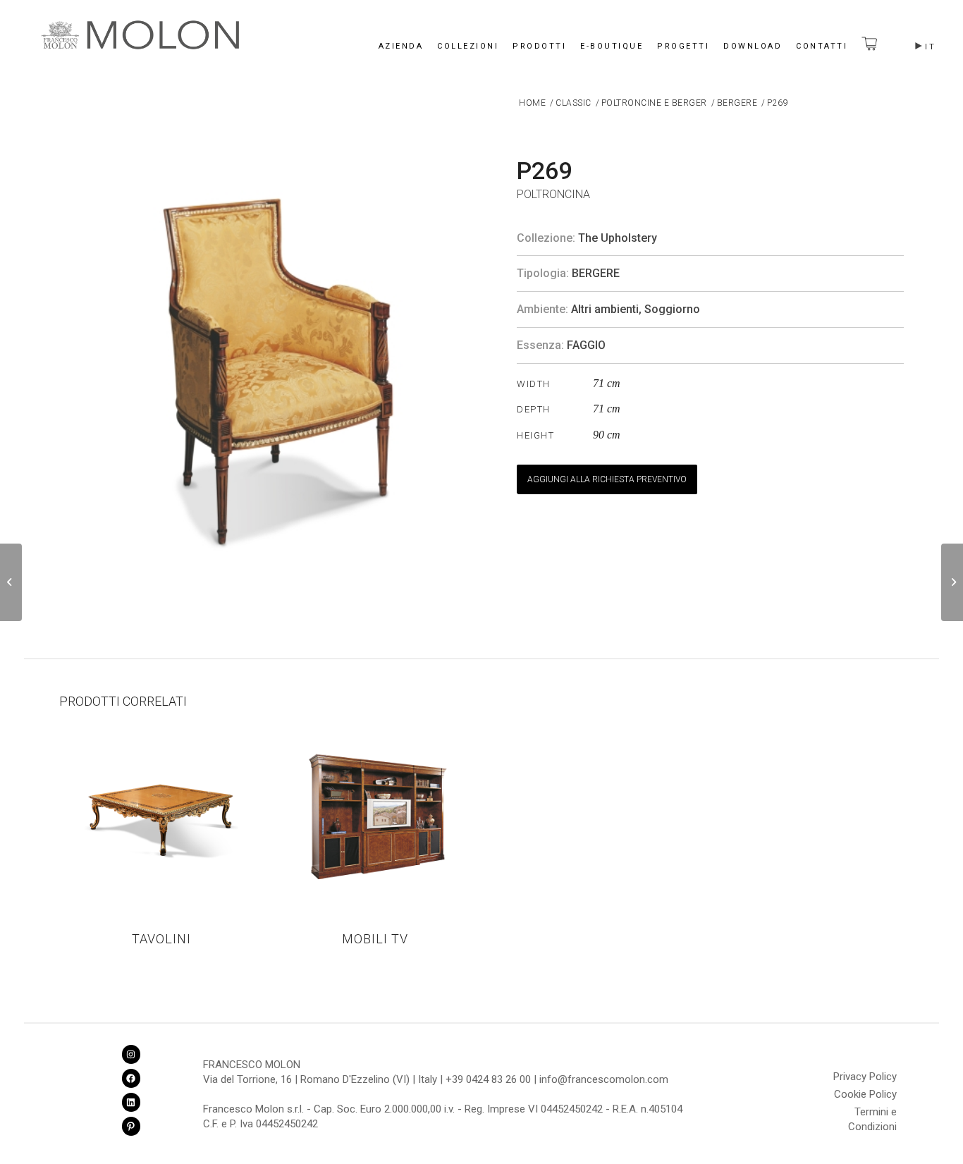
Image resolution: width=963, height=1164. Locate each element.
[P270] (952, 582)
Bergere (596, 273)
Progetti (683, 46)
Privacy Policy (865, 1076)
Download (752, 46)
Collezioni (467, 46)
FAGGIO (586, 345)
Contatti (821, 46)
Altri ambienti (605, 309)
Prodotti (539, 46)
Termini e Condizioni (872, 1113)
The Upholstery (617, 238)
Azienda (401, 46)
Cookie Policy (865, 1094)
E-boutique (611, 46)
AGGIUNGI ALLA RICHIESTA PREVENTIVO (607, 479)
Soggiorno (672, 309)
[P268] (11, 582)
